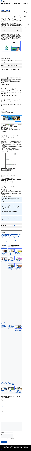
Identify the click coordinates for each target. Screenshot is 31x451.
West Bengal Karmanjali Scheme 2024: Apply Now (3, 391)
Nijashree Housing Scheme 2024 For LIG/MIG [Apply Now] (18, 261)
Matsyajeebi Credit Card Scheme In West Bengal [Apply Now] (18, 330)
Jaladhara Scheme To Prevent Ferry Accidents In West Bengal (4, 322)
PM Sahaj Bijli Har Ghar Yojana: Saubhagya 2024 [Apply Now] (10, 253)
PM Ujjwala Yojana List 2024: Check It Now (11, 261)
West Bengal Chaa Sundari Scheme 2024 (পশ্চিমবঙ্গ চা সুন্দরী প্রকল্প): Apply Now (11, 391)
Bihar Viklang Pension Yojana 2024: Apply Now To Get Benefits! (4, 261)
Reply (2, 406)
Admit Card (3, 5)
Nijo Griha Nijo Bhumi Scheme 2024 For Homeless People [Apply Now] (18, 268)
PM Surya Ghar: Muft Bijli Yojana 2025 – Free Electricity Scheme (4, 253)
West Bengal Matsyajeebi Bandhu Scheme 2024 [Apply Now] (11, 383)
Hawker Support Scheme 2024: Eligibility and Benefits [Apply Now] (11, 268)
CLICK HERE (13, 225)
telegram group (8, 29)
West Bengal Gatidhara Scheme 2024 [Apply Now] (4, 383)
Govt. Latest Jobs (25, 3)
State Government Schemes (16, 3)
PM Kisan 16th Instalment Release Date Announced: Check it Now (18, 253)
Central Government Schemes (6, 3)
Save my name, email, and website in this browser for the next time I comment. (11, 439)
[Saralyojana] (3, 1)
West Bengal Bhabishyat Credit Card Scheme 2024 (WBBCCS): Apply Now (18, 391)
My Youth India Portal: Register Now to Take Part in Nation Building (11, 239)
